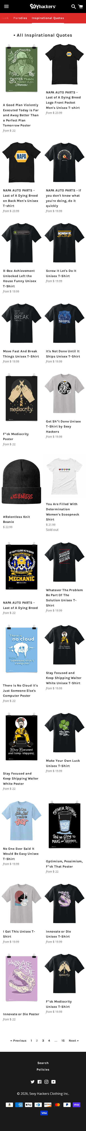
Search (43, 1063)
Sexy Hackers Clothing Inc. (49, 1093)
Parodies (20, 18)
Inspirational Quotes (48, 18)
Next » (74, 1040)
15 (63, 1040)
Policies (43, 1069)
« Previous (18, 1040)
